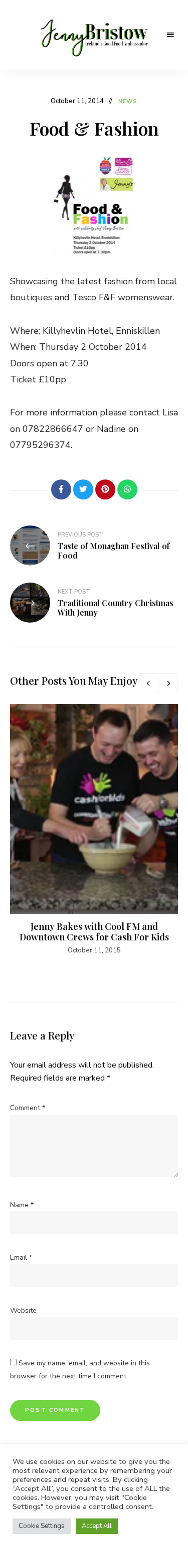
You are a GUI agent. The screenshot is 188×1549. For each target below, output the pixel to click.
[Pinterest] (105, 489)
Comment (27, 1108)
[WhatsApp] (127, 489)
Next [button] (168, 683)
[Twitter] (83, 489)
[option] (94, 830)
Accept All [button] (97, 1525)
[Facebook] (61, 489)
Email (21, 1257)
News (127, 101)
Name (22, 1205)
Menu (170, 35)
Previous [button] (148, 683)
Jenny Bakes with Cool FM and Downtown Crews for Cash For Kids (94, 931)
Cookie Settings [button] (42, 1525)
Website (23, 1310)
